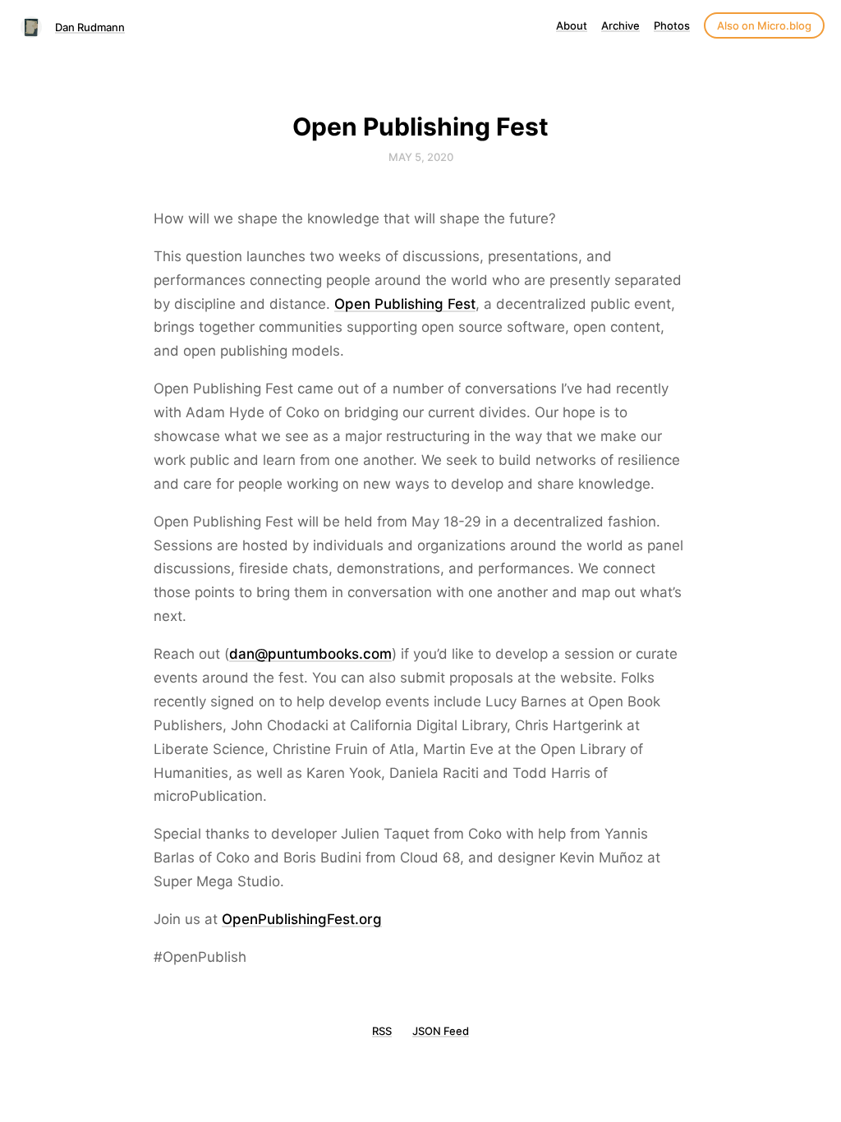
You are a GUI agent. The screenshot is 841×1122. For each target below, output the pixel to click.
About (571, 25)
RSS (382, 1030)
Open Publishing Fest (405, 304)
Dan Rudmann (90, 27)
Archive (620, 25)
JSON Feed (440, 1030)
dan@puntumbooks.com (310, 654)
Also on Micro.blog (764, 25)
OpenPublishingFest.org (302, 919)
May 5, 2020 (420, 156)
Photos (672, 25)
